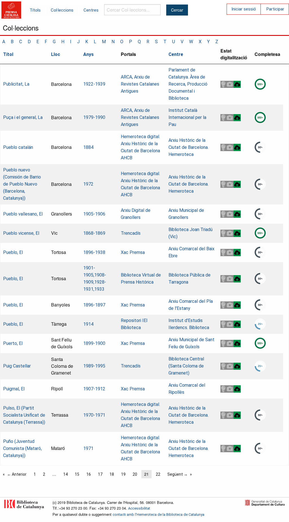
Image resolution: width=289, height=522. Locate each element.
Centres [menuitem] (91, 10)
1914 (88, 324)
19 (123, 474)
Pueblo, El (13, 252)
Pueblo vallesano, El (23, 214)
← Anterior (17, 474)
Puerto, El (13, 343)
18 (112, 474)
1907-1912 (94, 389)
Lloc (55, 54)
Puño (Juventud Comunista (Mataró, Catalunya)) (22, 448)
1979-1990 (94, 117)
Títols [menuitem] (35, 10)
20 (135, 474)
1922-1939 (94, 84)
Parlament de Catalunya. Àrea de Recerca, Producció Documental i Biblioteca (187, 84)
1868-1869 (94, 233)
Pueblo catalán (18, 147)
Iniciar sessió (243, 9)
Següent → (177, 474)
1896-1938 (94, 252)
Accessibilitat (139, 508)
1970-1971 (94, 415)
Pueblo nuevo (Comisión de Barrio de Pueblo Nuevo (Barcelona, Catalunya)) (22, 184)
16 (88, 474)
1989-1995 (94, 366)
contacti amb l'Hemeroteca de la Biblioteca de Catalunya (158, 514)
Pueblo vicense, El (21, 233)
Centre (175, 54)
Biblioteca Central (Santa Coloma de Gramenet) (186, 366)
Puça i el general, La (23, 117)
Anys (88, 54)
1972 (88, 184)
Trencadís (131, 233)
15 (77, 474)
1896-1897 (94, 305)
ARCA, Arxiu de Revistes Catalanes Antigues (140, 84)
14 (65, 474)
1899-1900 (94, 343)
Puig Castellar (17, 366)
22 (158, 474)
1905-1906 (94, 214)
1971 (88, 448)
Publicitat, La (16, 84)
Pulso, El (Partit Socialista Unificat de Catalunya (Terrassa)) (24, 415)
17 (100, 474)
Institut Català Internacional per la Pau (187, 117)
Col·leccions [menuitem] (62, 10)
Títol (8, 54)
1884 (88, 147)
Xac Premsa (133, 252)
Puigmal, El (14, 389)
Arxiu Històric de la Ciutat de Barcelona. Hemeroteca (188, 147)
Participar (275, 9)
